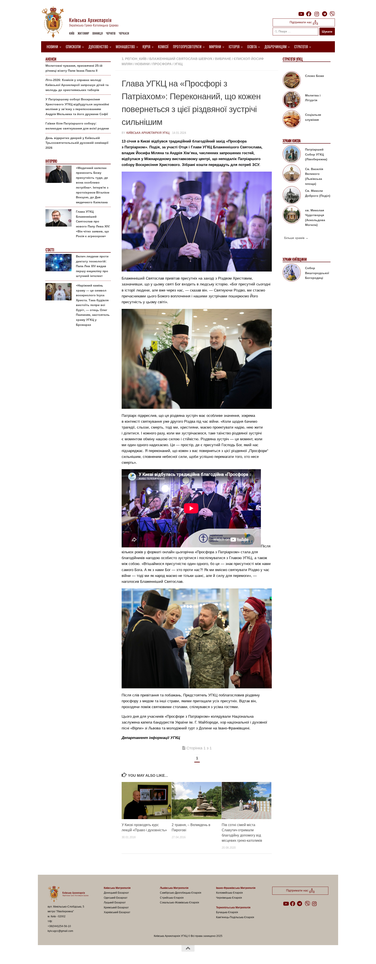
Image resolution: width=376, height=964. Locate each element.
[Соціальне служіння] (292, 120)
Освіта (252, 46)
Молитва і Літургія (313, 98)
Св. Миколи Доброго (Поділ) (317, 193)
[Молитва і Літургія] (292, 100)
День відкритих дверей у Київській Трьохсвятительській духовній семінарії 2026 (76, 142)
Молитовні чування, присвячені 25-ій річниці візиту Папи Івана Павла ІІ (73, 68)
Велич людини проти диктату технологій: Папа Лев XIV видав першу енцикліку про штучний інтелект (92, 266)
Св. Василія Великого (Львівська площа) (314, 176)
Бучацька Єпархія (227, 912)
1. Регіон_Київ (134, 59)
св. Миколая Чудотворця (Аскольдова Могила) (315, 218)
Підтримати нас (301, 22)
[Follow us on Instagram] (316, 14)
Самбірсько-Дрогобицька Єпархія (180, 892)
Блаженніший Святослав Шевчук (180, 59)
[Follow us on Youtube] (301, 14)
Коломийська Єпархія (229, 892)
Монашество (125, 46)
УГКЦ (178, 64)
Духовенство (98, 46)
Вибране (223, 59)
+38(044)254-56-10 (59, 926)
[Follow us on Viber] (332, 14)
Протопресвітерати (187, 46)
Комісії (163, 46)
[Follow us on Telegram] (324, 14)
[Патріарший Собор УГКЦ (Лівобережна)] (292, 154)
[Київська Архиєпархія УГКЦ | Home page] (83, 23)
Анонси (50, 59)
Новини (52, 46)
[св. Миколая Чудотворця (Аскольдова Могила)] (292, 215)
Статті (49, 249)
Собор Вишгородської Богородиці (317, 273)
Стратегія (301, 46)
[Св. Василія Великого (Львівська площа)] (292, 174)
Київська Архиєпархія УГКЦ (148, 132)
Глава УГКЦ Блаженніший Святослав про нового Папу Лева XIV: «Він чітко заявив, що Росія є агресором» (93, 224)
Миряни (215, 46)
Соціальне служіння (313, 117)
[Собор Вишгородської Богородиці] (292, 273)
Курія (146, 46)
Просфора (162, 64)
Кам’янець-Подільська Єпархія (235, 917)
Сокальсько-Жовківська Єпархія (179, 902)
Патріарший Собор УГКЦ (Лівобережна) (316, 154)
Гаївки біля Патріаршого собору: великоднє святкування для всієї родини (77, 126)
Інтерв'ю (51, 161)
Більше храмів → (296, 238)
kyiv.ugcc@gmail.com (60, 931)
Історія (234, 46)
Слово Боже (314, 76)
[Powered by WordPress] (63, 955)
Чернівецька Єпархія (229, 897)
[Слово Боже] (292, 81)
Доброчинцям (275, 46)
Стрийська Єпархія (172, 897)
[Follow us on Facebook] (308, 14)
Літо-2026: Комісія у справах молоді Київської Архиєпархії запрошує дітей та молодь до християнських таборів (77, 84)
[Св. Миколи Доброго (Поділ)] (292, 196)
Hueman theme (98, 955)
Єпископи (73, 46)
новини (142, 64)
